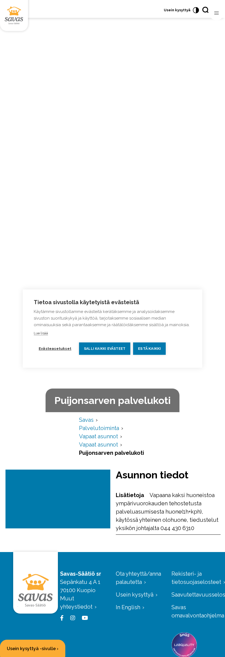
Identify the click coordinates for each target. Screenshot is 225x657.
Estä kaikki (149, 348)
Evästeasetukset (55, 348)
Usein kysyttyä (177, 10)
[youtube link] (83, 618)
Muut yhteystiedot (76, 602)
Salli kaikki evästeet (104, 349)
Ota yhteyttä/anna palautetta (138, 577)
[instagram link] (71, 618)
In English (128, 607)
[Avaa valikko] (216, 13)
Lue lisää (41, 333)
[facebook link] (63, 618)
